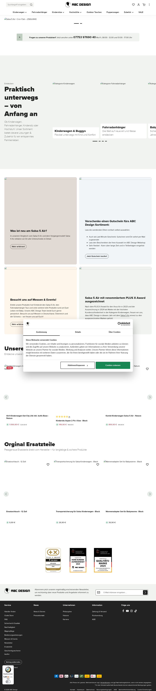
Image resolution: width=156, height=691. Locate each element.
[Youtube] (127, 611)
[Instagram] (131, 611)
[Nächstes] (149, 397)
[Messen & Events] (40, 278)
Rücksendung (97, 615)
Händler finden (10, 611)
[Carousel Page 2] (81, 23)
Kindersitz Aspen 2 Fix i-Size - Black (72, 420)
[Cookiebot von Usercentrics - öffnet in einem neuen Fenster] (119, 324)
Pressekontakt (39, 615)
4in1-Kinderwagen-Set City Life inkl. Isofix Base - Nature (27, 417)
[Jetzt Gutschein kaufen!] (115, 195)
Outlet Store (9, 615)
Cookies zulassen (112, 365)
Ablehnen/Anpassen (76, 365)
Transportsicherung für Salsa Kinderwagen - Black (78, 511)
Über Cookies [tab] (114, 332)
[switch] (8, 681)
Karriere (66, 619)
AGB (93, 619)
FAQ (6, 619)
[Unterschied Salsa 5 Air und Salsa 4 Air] (40, 195)
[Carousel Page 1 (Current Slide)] (76, 23)
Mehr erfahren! (18, 246)
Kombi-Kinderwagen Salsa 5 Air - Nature (123, 416)
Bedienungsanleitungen (13, 635)
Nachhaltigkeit (9, 627)
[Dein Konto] (138, 4)
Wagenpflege (9, 631)
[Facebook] (123, 611)
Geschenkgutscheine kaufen (12, 652)
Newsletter (8, 643)
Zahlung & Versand (99, 611)
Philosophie (67, 611)
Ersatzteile (8, 647)
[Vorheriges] (6, 397)
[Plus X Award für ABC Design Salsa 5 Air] (115, 278)
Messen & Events (11, 639)
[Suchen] (31, 4)
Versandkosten (105, 682)
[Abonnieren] (145, 592)
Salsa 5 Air (125, 315)
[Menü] (12, 666)
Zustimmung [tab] (41, 332)
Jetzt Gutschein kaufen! (97, 256)
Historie (66, 615)
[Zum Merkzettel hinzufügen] (147, 369)
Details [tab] (78, 332)
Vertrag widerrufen (13, 662)
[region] (78, 24)
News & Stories (39, 611)
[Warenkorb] (143, 4)
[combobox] (17, 4)
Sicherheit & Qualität (12, 623)
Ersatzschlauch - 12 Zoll (16, 511)
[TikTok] (135, 611)
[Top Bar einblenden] (149, 4)
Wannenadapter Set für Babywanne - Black (124, 511)
